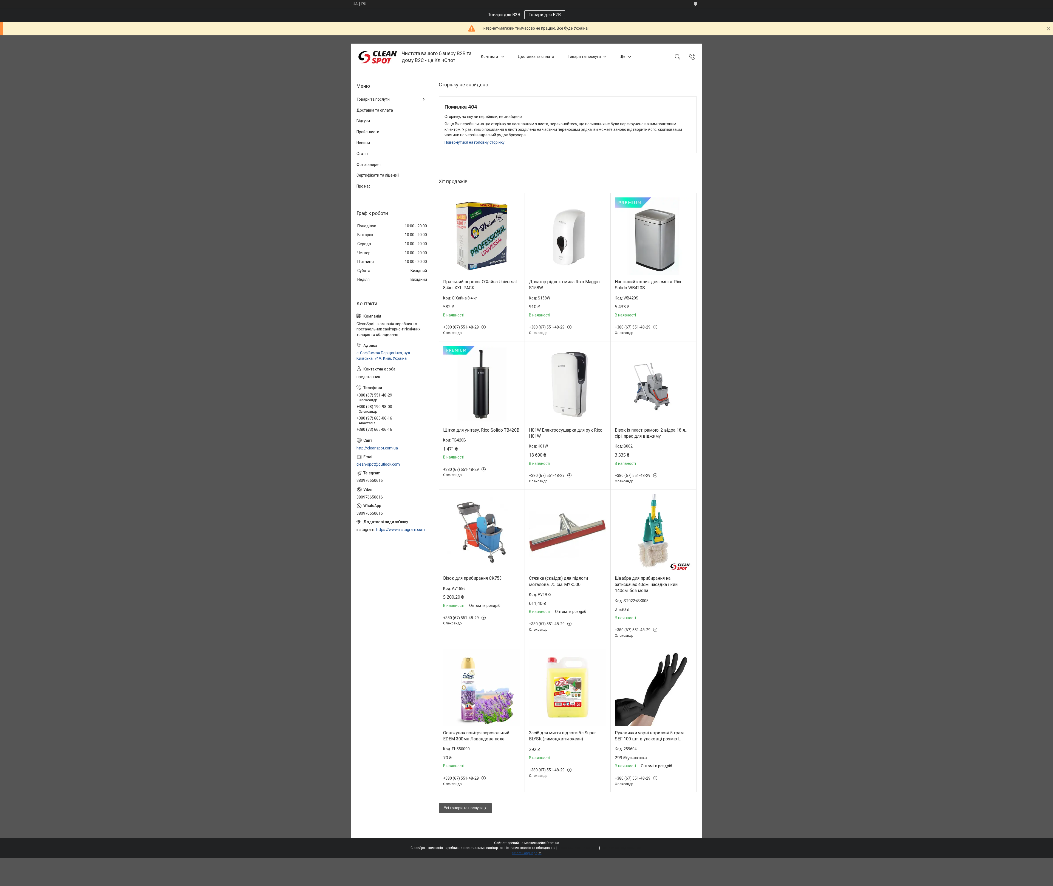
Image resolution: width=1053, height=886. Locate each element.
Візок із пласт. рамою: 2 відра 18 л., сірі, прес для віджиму (651, 433)
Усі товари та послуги (463, 808)
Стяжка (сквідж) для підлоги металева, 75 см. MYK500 (558, 581)
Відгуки (363, 121)
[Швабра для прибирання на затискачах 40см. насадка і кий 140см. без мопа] (653, 532)
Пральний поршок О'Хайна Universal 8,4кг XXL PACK (480, 284)
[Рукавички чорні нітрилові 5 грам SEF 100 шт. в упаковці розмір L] (653, 687)
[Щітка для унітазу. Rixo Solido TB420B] (481, 384)
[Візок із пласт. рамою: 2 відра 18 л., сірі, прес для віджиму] (653, 384)
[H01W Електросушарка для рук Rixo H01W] (567, 384)
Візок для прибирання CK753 (472, 578)
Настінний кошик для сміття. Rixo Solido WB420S (649, 284)
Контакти (490, 56)
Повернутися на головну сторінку (475, 142)
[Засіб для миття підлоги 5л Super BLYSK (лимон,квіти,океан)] (567, 687)
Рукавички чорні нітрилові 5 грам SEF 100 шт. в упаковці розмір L (649, 735)
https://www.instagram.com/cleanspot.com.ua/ (402, 529)
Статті (362, 153)
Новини (363, 143)
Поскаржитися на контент (578, 848)
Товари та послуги (584, 56)
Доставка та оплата (536, 56)
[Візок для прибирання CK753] (481, 532)
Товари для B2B (545, 14)
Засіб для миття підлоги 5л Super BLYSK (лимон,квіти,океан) (562, 735)
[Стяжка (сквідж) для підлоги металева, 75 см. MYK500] (567, 532)
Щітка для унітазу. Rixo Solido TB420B (481, 430)
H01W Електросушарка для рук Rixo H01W (565, 433)
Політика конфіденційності (622, 848)
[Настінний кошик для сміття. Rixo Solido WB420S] (653, 236)
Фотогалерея (368, 164)
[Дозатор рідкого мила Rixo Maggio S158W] (567, 236)
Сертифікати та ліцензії (377, 175)
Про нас (363, 186)
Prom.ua (553, 843)
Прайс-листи (367, 132)
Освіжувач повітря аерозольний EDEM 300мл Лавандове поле (476, 735)
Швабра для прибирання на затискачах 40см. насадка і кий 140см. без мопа (646, 584)
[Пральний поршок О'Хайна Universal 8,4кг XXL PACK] (481, 236)
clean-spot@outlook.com (378, 464)
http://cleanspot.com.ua (377, 448)
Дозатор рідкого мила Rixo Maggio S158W (564, 284)
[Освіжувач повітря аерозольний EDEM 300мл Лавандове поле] (481, 687)
